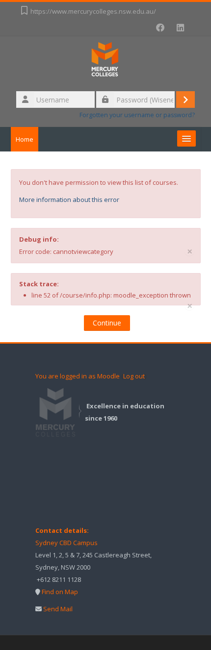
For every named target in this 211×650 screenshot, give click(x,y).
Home (24, 139)
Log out (134, 376)
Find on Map (60, 591)
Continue (107, 322)
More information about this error (69, 199)
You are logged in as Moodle (77, 376)
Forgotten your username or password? (137, 115)
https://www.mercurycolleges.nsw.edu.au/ (93, 11)
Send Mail (58, 608)
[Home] (105, 62)
